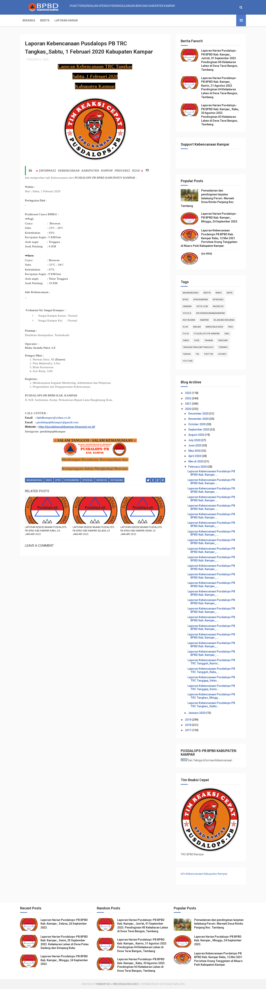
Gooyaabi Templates (172, 984)
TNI (197, 354)
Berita (44, 20)
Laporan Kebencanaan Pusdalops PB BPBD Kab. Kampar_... (211, 524)
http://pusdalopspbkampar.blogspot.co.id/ (66, 426)
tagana (208, 340)
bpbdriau (87, 480)
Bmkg (49, 480)
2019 (188, 719)
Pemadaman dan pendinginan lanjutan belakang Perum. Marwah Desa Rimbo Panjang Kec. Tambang (207, 198)
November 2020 (198, 418)
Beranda (29, 20)
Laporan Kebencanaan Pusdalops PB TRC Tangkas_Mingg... (211, 696)
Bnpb (230, 293)
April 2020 (195, 456)
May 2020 (194, 450)
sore (196, 340)
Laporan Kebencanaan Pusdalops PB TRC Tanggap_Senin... (211, 687)
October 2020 (197, 424)
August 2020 (196, 434)
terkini (187, 354)
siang (186, 340)
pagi (230, 327)
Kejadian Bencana (224, 320)
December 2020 (198, 413)
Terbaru (223, 347)
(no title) (206, 253)
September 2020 (199, 429)
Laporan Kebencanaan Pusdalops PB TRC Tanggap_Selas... (211, 679)
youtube (188, 361)
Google (187, 313)
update (222, 354)
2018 (188, 724)
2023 (188, 392)
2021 (188, 403)
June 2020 (195, 445)
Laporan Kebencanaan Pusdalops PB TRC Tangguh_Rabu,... (211, 670)
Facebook (101, 480)
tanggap (223, 340)
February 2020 (197, 466)
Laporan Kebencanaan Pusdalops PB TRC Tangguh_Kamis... (211, 662)
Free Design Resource (125, 984)
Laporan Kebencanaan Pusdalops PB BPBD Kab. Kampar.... (211, 473)
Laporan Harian (66, 20)
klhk (185, 327)
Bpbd (58, 480)
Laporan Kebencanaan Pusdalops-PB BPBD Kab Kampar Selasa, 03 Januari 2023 (94, 531)
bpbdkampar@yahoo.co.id (53, 417)
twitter (208, 354)
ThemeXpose (102, 984)
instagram (116, 480)
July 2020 (194, 440)
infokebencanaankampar (210, 313)
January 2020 (197, 712)
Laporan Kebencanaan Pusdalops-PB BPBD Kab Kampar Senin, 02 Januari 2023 (141, 531)
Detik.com (202, 306)
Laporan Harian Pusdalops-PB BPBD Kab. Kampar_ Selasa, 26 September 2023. (64, 923)
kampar (204, 320)
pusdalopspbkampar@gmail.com (57, 422)
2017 (188, 730)
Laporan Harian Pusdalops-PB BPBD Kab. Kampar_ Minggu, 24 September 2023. (219, 217)
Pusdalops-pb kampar (207, 333)
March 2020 (196, 461)
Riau (227, 333)
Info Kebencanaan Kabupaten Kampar (204, 873)
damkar (187, 306)
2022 (188, 398)
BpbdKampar (71, 480)
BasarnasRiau (34, 480)
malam (197, 327)
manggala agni (214, 327)
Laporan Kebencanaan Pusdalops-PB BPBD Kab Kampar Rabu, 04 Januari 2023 (46, 531)
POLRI (186, 333)
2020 (188, 408)
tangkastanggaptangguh (198, 347)
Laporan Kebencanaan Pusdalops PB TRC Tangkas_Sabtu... (211, 704)
